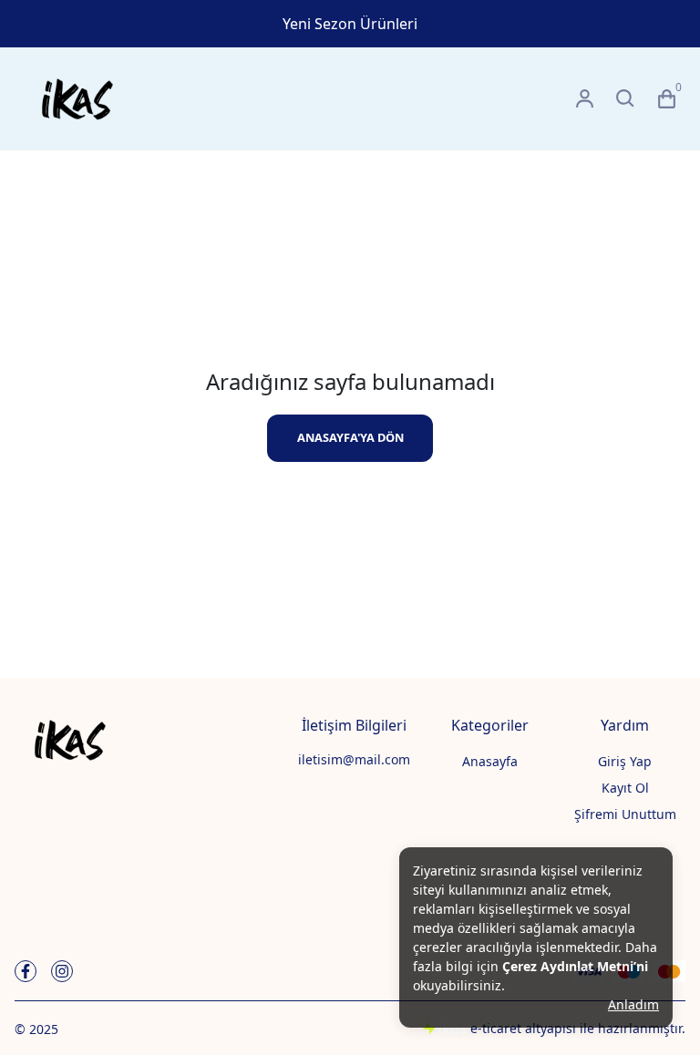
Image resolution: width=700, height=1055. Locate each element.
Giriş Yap (625, 761)
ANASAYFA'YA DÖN (350, 437)
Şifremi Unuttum (625, 814)
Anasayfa (490, 761)
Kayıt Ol (625, 787)
